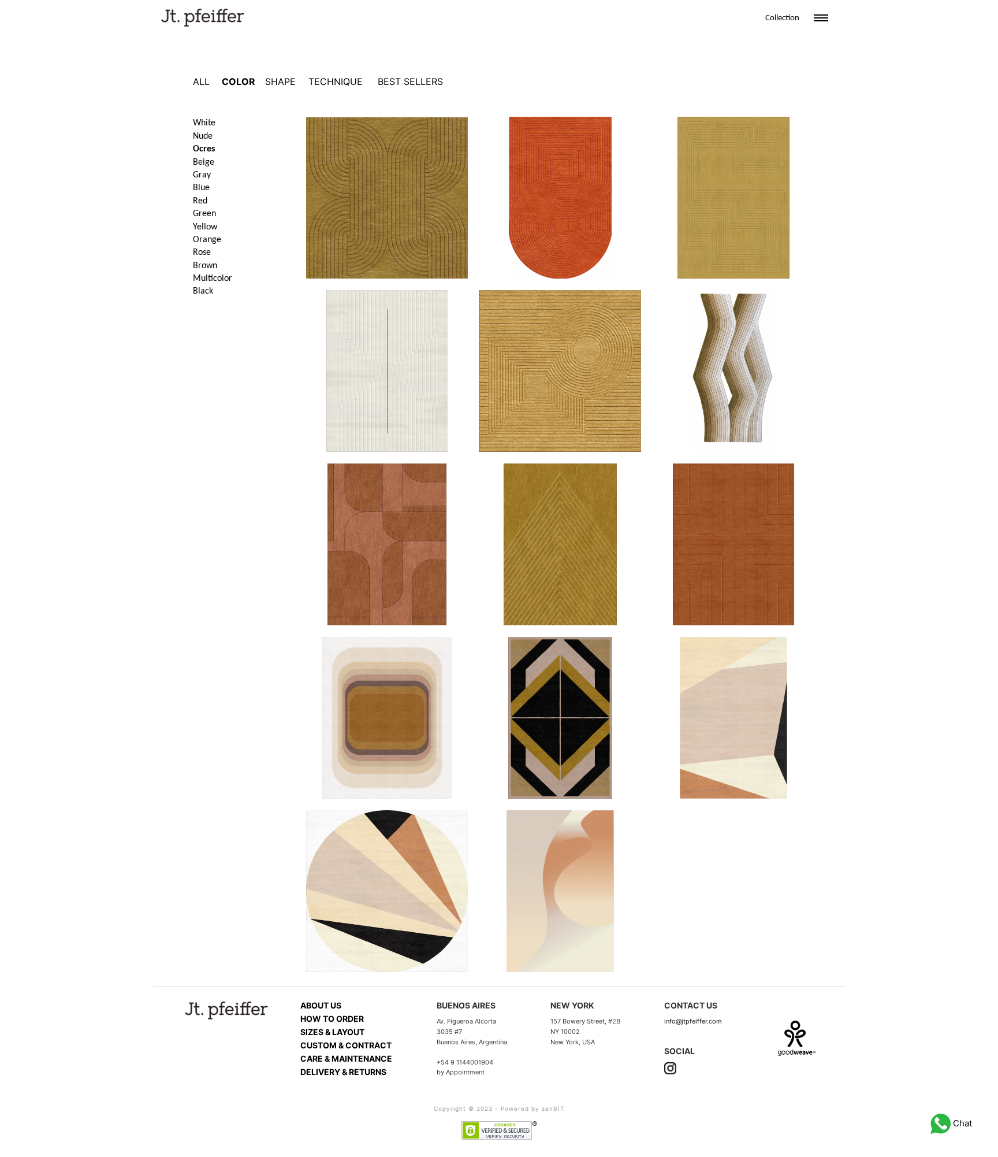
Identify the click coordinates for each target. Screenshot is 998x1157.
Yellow (205, 227)
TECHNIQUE (335, 81)
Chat (961, 1123)
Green (204, 213)
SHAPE (280, 81)
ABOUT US (320, 1005)
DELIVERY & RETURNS (343, 1072)
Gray (202, 175)
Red (200, 201)
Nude (203, 136)
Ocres (204, 149)
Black (203, 291)
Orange (207, 239)
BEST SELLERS (410, 81)
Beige (203, 162)
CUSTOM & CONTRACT (346, 1045)
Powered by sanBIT (532, 1108)
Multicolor (212, 278)
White (204, 123)
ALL (201, 81)
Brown (205, 265)
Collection (782, 18)
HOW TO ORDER (332, 1019)
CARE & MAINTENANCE (346, 1058)
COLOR (238, 81)
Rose (202, 252)
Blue (201, 187)
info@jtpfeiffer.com (693, 1021)
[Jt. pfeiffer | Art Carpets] (202, 16)
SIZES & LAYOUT (332, 1032)
